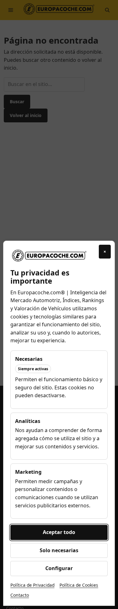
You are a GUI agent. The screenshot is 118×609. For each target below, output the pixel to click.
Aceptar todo (59, 532)
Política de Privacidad (32, 585)
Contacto (19, 595)
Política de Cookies (78, 585)
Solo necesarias (59, 550)
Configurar (59, 568)
